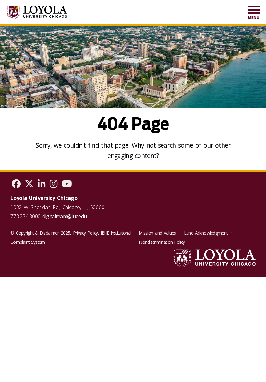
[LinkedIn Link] (42, 185)
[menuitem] (254, 13)
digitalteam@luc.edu (64, 216)
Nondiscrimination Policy (162, 242)
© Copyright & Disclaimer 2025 (40, 233)
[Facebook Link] (16, 185)
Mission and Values (157, 233)
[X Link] (29, 185)
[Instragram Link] (54, 185)
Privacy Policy (85, 233)
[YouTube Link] (67, 185)
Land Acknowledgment (205, 233)
